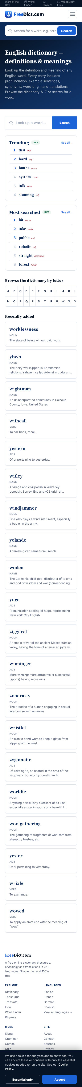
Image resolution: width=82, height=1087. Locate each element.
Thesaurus (12, 997)
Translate (11, 1002)
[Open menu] (72, 14)
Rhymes (47, 5)
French (48, 997)
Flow (8, 1007)
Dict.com (18, 955)
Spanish (49, 1007)
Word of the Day (12, 3)
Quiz (8, 1049)
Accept (59, 1079)
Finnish (48, 991)
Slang (9, 1033)
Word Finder (29, 3)
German (49, 1002)
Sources (49, 1043)
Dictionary (12, 991)
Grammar (11, 1038)
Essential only (22, 1079)
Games (10, 1043)
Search (66, 31)
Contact (49, 1038)
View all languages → (58, 1012)
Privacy (49, 1049)
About (48, 1033)
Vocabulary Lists (66, 3)
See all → (67, 142)
